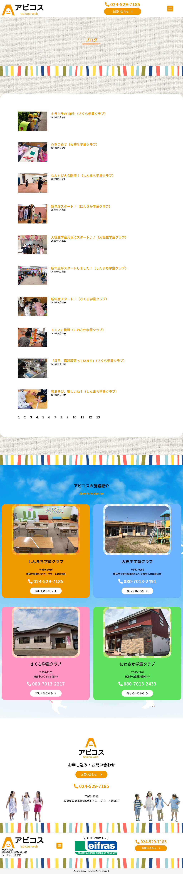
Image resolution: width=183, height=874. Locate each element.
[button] (170, 8)
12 (90, 417)
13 (98, 417)
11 (82, 417)
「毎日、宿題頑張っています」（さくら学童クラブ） (88, 360)
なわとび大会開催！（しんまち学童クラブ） (83, 175)
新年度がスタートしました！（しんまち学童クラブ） (89, 268)
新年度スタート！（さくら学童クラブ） (80, 298)
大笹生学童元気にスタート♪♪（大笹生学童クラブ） (89, 237)
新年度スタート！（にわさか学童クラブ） (81, 206)
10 (74, 417)
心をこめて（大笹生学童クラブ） (75, 144)
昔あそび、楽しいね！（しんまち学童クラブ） (84, 391)
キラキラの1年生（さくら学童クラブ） (79, 113)
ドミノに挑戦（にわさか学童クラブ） (78, 329)
